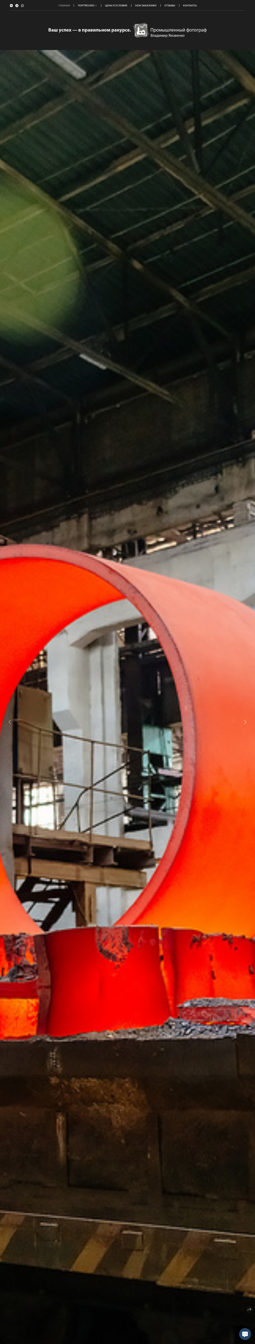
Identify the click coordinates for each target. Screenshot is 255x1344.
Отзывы (169, 5)
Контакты (190, 5)
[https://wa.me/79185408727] (22, 5)
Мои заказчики (145, 5)
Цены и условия (116, 5)
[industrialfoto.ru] (128, 30)
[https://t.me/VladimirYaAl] (17, 5)
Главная (64, 5)
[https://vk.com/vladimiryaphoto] (11, 5)
